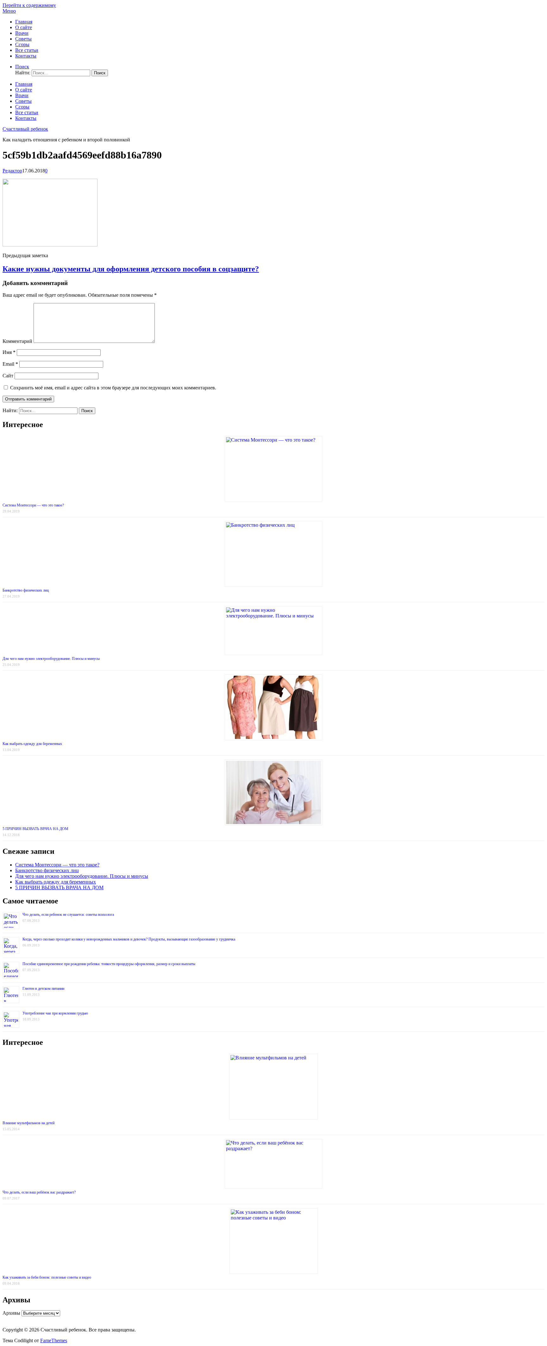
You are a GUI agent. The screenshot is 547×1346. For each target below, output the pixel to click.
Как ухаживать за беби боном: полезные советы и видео (47, 1277)
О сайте (23, 27)
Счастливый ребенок (25, 129)
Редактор (12, 170)
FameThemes (53, 1340)
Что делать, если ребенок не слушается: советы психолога (68, 914)
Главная (23, 21)
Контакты (25, 56)
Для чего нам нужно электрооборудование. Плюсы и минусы (51, 658)
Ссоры (22, 44)
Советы (23, 38)
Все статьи (26, 50)
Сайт (8, 375)
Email (10, 364)
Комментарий (17, 341)
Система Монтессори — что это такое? (33, 505)
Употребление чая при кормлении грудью (55, 1013)
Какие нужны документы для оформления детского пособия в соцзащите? (131, 269)
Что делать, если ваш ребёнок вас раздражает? (39, 1192)
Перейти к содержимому (29, 5)
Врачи (21, 33)
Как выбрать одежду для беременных (32, 743)
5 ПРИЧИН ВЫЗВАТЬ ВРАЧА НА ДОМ (35, 829)
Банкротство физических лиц (26, 590)
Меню (9, 11)
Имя (9, 352)
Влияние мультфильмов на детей (28, 1123)
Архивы (11, 1313)
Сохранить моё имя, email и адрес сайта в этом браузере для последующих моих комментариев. (113, 387)
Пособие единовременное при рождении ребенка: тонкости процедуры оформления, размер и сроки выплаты (108, 964)
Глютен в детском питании (43, 988)
